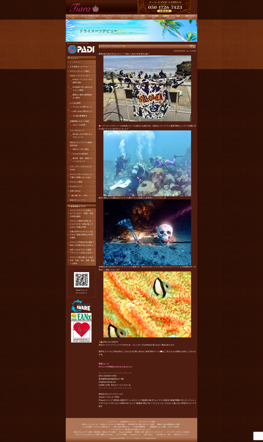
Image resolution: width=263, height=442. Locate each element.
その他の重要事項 (80, 116)
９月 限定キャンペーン (79, 67)
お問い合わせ (75, 191)
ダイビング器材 (76, 182)
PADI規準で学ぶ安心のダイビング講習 (141, 424)
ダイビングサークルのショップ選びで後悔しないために (94, 434)
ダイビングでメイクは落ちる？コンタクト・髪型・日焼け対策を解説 (81, 213)
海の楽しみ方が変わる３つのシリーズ (138, 429)
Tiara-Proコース (76, 186)
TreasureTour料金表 (80, 154)
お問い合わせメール (114, 385)
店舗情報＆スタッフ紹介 (79, 121)
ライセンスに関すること (82, 107)
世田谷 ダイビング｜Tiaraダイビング (132, 438)
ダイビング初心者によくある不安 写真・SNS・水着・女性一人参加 (82, 260)
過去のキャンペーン (78, 200)
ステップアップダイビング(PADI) (178, 432)
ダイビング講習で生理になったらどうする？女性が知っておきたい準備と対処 (81, 224)
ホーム (69, 43)
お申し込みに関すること (82, 111)
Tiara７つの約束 (79, 125)
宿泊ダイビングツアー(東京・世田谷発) (87, 432)
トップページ (75, 62)
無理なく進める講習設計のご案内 (168, 424)
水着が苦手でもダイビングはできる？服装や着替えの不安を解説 (81, 235)
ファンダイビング (77, 130)
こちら (167, 351)
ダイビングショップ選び (79, 71)
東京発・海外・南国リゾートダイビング (148, 432)
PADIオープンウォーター (80, 76)
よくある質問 (75, 103)
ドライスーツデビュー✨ (113, 46)
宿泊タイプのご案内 (81, 149)
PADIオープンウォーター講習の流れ (113, 424)
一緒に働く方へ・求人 (79, 195)
